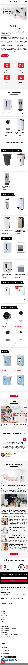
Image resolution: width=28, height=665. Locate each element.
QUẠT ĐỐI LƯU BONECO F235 (20, 343)
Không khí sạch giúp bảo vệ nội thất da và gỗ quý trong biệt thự (17, 519)
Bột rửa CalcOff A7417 (6, 367)
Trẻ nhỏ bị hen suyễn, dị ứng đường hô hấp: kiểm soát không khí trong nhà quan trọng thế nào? (14, 486)
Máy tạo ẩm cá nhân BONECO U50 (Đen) (7, 167)
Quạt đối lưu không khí (7, 636)
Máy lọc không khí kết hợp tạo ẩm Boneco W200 (7, 300)
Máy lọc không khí (5, 630)
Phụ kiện (3, 638)
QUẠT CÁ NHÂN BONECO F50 (7, 323)
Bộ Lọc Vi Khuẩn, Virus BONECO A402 (19, 388)
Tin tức (3, 617)
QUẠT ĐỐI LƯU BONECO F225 (7, 132)
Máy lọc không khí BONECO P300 (7, 211)
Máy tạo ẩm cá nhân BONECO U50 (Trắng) (20, 167)
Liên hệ (2, 621)
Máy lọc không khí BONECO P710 (7, 231)
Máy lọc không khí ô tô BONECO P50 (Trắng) (19, 113)
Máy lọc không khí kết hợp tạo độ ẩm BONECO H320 (20, 300)
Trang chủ (3, 613)
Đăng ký (14, 580)
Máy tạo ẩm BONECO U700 (20, 255)
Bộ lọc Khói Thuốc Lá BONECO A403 (20, 368)
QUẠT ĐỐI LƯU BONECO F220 (20, 323)
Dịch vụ (3, 619)
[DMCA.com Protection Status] (5, 653)
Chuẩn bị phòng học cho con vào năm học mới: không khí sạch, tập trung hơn (16, 536)
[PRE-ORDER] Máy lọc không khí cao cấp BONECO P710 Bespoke (20, 231)
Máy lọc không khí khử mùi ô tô (9, 628)
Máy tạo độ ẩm (4, 632)
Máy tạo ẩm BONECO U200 (7, 112)
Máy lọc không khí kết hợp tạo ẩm (9, 634)
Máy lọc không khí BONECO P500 (20, 133)
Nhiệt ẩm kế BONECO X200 (20, 274)
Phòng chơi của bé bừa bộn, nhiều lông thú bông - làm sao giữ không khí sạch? (13, 510)
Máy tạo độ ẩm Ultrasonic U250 (6, 275)
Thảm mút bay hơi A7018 (6, 387)
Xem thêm (4, 55)
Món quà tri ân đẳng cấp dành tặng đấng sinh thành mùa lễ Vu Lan (17, 545)
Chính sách (4, 615)
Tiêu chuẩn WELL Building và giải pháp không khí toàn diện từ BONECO (16, 528)
